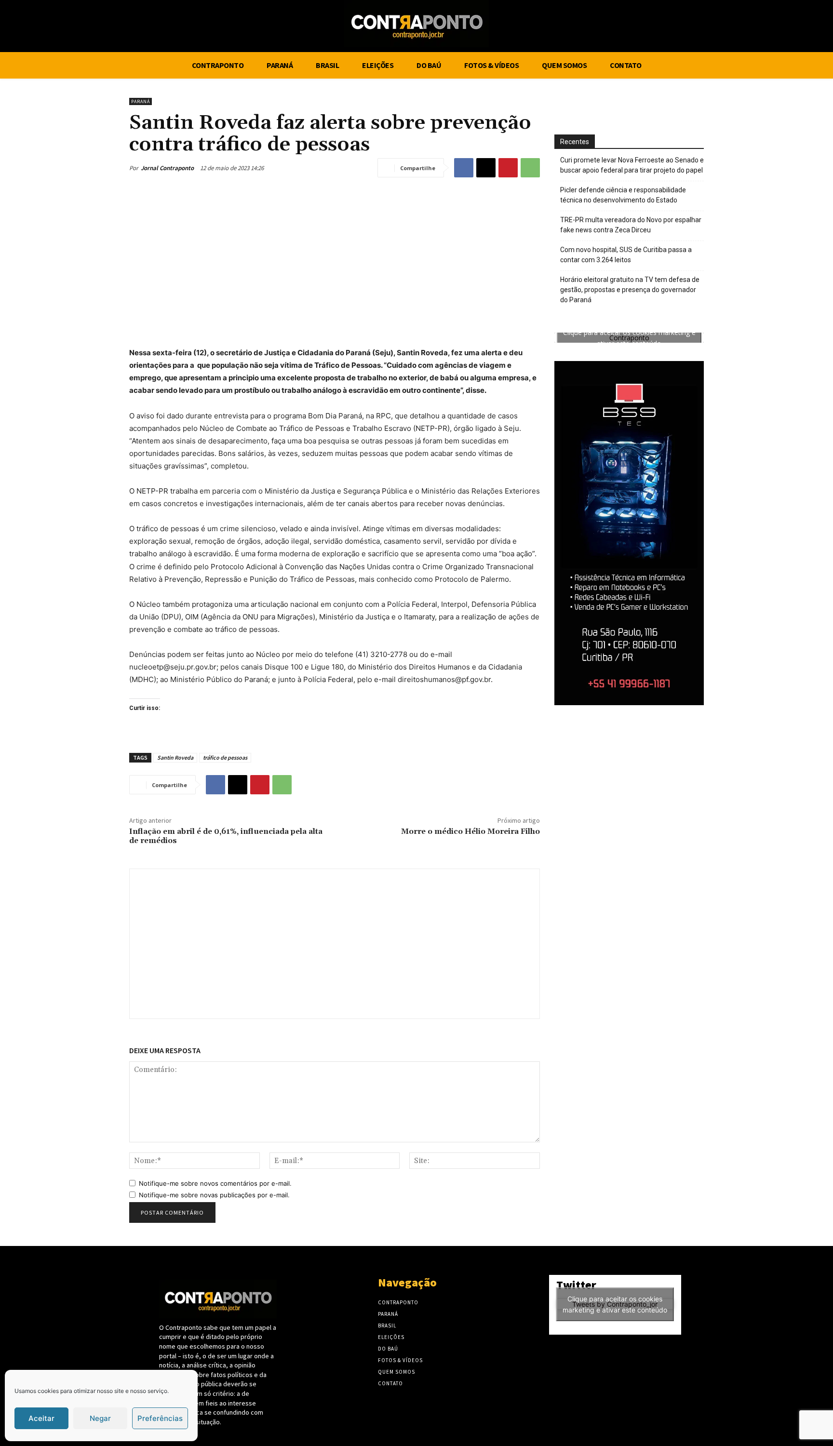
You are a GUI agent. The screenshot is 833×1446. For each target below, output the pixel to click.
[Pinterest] (508, 167)
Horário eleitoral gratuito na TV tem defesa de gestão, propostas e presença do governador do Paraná (629, 290)
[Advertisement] (334, 259)
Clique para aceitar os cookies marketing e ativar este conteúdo (629, 338)
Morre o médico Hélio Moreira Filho (470, 831)
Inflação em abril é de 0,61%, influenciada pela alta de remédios (225, 836)
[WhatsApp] (530, 167)
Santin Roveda (175, 757)
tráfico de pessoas (225, 757)
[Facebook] (755, 27)
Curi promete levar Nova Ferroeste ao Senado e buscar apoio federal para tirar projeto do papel (632, 165)
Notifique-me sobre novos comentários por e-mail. (215, 1183)
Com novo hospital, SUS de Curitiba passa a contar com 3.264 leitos (626, 255)
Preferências (160, 1418)
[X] (773, 27)
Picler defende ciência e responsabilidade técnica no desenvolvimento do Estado (623, 195)
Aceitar (41, 1418)
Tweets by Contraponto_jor (615, 1304)
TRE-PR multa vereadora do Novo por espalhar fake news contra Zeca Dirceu (630, 225)
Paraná (140, 101)
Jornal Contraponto (167, 168)
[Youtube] (791, 27)
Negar (100, 1418)
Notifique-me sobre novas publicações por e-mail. (214, 1195)
